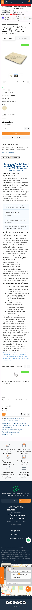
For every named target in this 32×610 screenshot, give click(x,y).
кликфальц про (10, 422)
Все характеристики (8, 152)
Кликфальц (10, 429)
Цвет (3, 104)
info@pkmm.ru (16, 524)
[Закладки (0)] (23, 2)
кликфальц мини (10, 423)
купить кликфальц (12, 431)
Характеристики (22, 38)
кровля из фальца (12, 420)
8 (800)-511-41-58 (19, 12)
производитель (14, 432)
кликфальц (8, 418)
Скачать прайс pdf (17, 18)
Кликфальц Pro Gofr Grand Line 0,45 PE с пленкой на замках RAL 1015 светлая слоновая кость (16, 167)
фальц (14, 418)
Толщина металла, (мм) (8, 114)
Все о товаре (8, 38)
